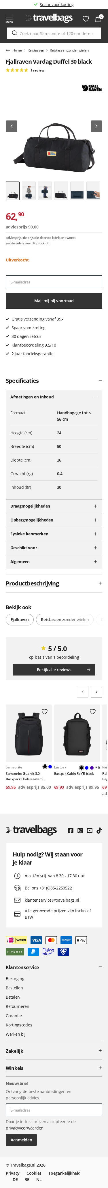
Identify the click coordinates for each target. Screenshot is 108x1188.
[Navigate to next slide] (96, 692)
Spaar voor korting (57, 4)
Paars (92, 768)
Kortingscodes (19, 1025)
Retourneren (17, 1006)
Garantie (14, 1015)
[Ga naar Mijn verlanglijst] (86, 19)
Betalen (13, 997)
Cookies (33, 1173)
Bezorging (15, 978)
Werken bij (16, 1034)
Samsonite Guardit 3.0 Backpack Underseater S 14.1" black (24, 776)
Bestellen (14, 988)
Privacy (13, 1173)
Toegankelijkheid (64, 1173)
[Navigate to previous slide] (82, 692)
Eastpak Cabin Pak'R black (74, 773)
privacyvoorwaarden (24, 1128)
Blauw (50, 766)
